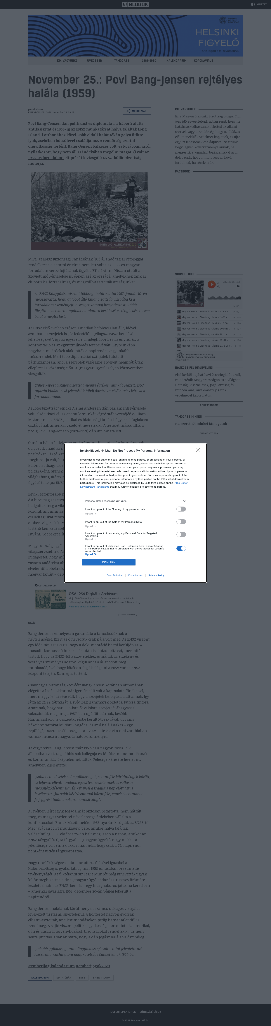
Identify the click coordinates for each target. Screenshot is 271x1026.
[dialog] (135, 513)
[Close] (199, 450)
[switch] (181, 509)
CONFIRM (109, 562)
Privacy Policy (156, 575)
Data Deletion (115, 575)
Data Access (135, 575)
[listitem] (135, 501)
